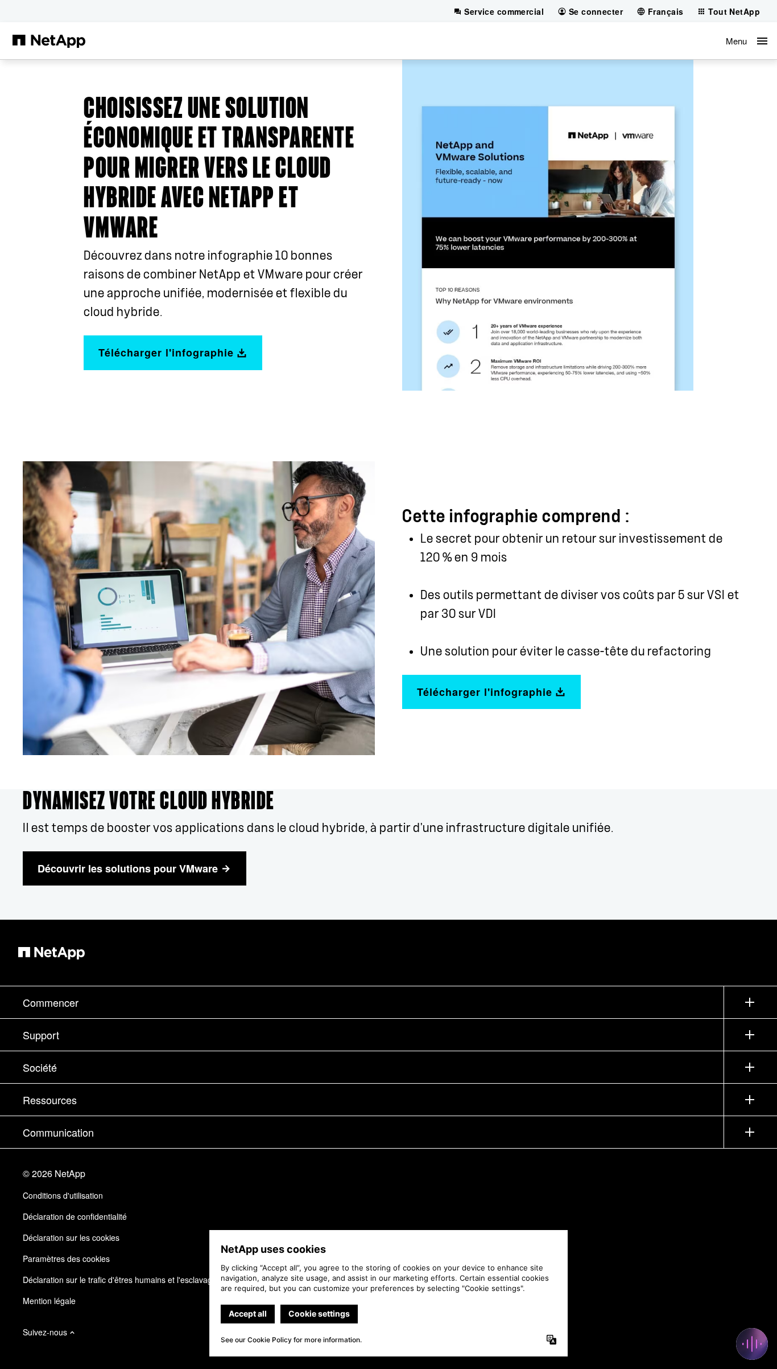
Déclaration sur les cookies (71, 1237)
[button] (746, 40)
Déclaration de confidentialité (75, 1216)
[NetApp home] (49, 40)
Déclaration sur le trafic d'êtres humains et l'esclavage (120, 1279)
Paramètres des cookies (66, 1258)
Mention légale (49, 1300)
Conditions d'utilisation (63, 1195)
